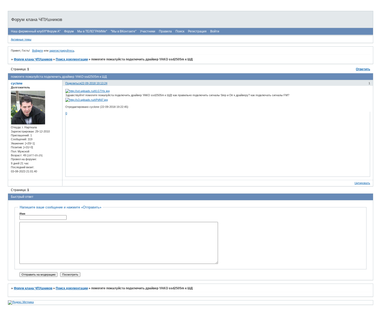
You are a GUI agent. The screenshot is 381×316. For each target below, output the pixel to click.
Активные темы (21, 39)
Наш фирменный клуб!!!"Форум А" (35, 31)
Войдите (37, 50)
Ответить (363, 69)
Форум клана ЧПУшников (33, 59)
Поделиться (73, 83)
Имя (22, 213)
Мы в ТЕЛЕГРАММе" (92, 31)
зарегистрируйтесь (61, 50)
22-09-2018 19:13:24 (94, 83)
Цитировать (362, 183)
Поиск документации (72, 59)
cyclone (17, 83)
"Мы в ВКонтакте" (123, 31)
